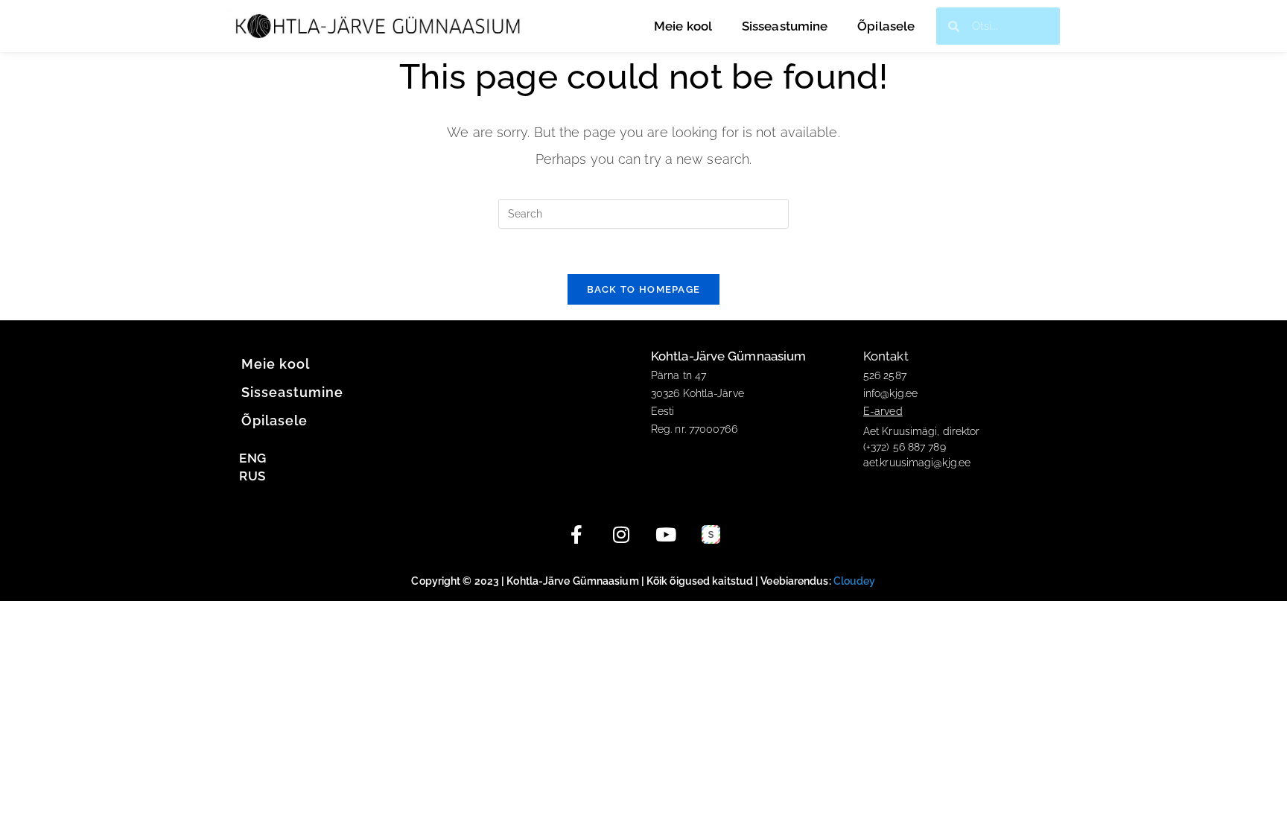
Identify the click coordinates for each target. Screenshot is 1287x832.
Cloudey (854, 581)
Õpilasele (886, 26)
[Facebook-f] (576, 534)
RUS (252, 476)
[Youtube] (665, 534)
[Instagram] (621, 534)
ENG (252, 458)
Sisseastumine (784, 26)
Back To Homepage (644, 289)
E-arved (883, 411)
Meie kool (683, 26)
